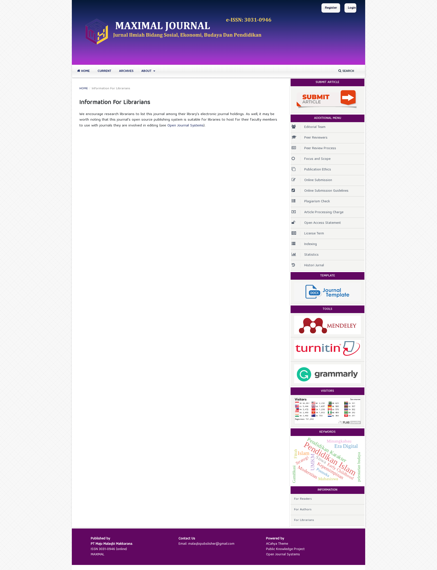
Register (331, 8)
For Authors (303, 510)
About (146, 71)
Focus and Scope (317, 159)
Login (352, 8)
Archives (126, 71)
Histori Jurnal (314, 265)
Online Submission (318, 180)
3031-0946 (107, 549)
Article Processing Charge (323, 212)
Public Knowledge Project (285, 549)
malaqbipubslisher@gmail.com (211, 544)
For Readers (303, 499)
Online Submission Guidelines (326, 191)
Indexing (310, 244)
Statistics (311, 255)
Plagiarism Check (317, 202)
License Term (314, 234)
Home (85, 71)
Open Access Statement (322, 223)
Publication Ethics (317, 170)
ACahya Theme (277, 544)
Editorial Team (314, 127)
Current (104, 71)
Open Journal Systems (185, 125)
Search (347, 71)
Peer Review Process (320, 148)
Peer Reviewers (315, 138)
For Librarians (304, 520)
